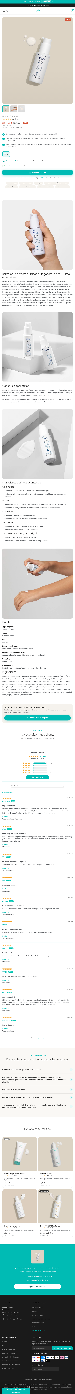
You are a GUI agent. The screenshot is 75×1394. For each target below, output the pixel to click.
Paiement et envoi (8, 1349)
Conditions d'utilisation (10, 1361)
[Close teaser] (30, 1387)
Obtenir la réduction (62, 1348)
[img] (7, 798)
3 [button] (38, 1038)
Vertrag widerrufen (38, 1330)
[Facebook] (3, 1319)
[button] (27, 763)
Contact (5, 1342)
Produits (34, 1311)
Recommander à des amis (41, 1319)
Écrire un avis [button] (37, 777)
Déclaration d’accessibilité (11, 1365)
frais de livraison (17, 127)
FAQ (3, 1346)
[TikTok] (17, 1319)
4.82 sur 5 (42, 756)
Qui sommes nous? (38, 1323)
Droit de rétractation (9, 1353)
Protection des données (10, 1357)
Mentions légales (8, 1368)
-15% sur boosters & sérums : (31, 1)
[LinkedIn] (21, 1319)
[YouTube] (14, 1319)
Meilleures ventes (37, 1315)
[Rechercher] (7, 11)
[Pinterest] (10, 1319)
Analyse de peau (37, 1308)
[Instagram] (7, 1319)
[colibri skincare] (37, 11)
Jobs (33, 1326)
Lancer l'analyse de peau (39, 718)
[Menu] (3, 11)
